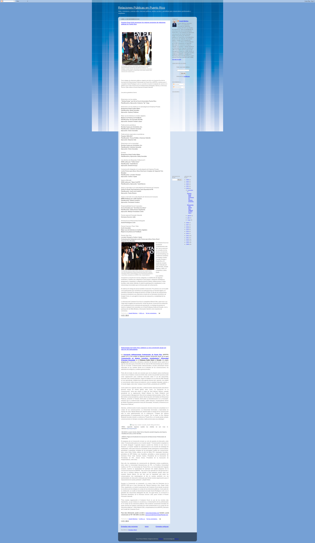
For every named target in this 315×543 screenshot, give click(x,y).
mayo (189, 220)
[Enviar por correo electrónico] (122, 315)
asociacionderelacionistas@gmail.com (157, 514)
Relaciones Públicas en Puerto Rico (141, 7)
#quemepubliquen (131, 428)
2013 (187, 233)
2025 (187, 182)
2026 (187, 179)
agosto (189, 215)
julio (189, 217)
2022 (187, 184)
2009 (187, 242)
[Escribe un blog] (123, 315)
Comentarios (177, 87)
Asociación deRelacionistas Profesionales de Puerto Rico (142, 354)
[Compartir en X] (125, 315)
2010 (187, 240)
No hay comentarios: (151, 313)
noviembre (190, 190)
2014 (187, 231)
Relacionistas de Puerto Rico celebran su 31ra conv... (190, 209)
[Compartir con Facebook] (126, 315)
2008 (187, 244)
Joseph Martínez (183, 21)
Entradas (176, 84)
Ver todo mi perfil (176, 59)
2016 (187, 227)
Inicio (147, 526)
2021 (187, 186)
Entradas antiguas (162, 526)
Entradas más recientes (129, 526)
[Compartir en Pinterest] (128, 315)
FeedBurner (187, 76)
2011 (187, 237)
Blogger (177, 538)
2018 (187, 222)
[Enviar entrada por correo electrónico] (159, 313)
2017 (187, 224)
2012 (187, 235)
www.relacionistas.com (152, 513)
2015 (187, 229)
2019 (187, 188)
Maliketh (161, 538)
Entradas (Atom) (132, 530)
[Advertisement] (145, 331)
